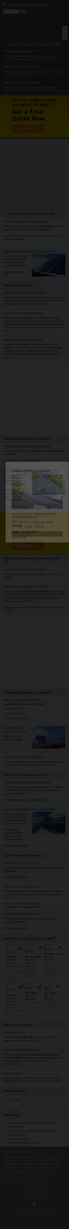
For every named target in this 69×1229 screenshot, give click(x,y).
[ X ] (63, 465)
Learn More (37, 533)
